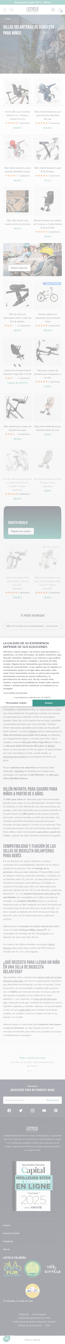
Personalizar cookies (16, 703)
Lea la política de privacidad (15, 693)
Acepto (49, 703)
